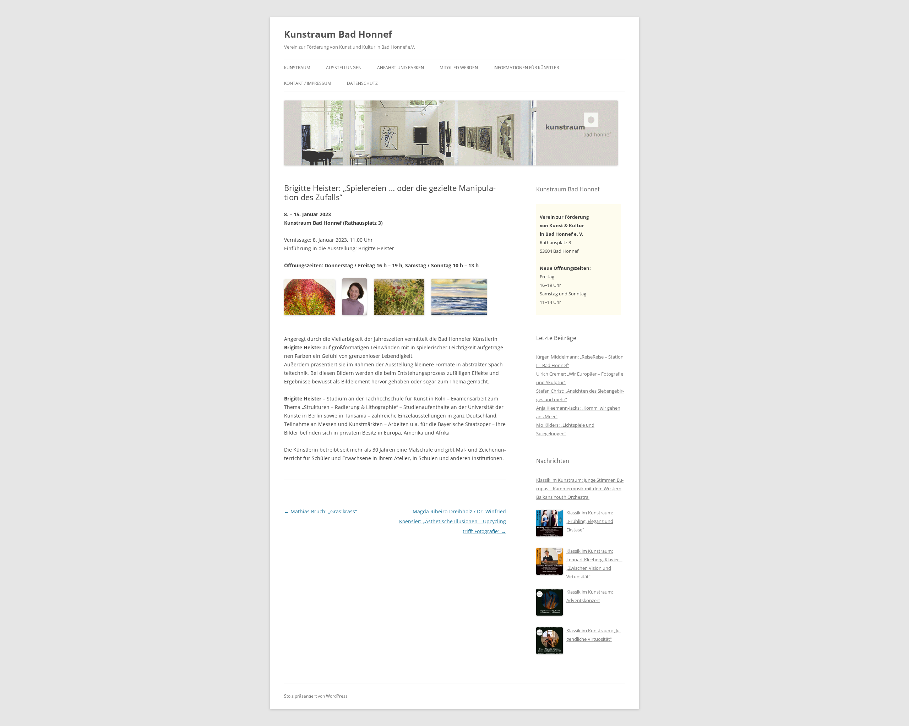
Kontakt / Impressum (307, 83)
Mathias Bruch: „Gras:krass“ (320, 511)
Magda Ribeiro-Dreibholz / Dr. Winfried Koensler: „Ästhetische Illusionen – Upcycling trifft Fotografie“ (452, 521)
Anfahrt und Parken (400, 68)
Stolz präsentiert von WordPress (316, 696)
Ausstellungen (343, 68)
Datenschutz (362, 83)
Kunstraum (297, 68)
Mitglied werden (459, 68)
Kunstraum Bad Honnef (338, 34)
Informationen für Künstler (526, 68)
